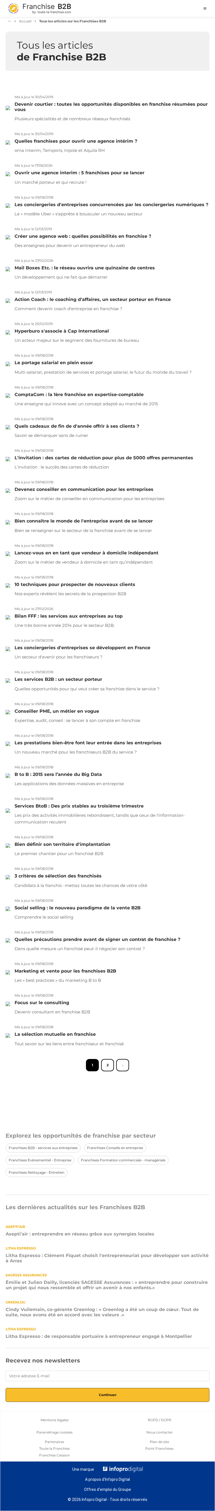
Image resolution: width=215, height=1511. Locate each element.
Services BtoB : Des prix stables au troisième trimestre (79, 806)
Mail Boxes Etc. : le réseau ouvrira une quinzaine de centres (85, 267)
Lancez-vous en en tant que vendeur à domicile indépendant (86, 553)
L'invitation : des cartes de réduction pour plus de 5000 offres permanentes (104, 457)
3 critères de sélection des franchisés (58, 876)
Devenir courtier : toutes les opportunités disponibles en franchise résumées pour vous (111, 107)
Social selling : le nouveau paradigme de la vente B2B (78, 907)
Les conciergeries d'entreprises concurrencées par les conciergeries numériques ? (111, 204)
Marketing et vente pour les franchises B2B (65, 971)
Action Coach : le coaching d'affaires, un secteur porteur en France (93, 299)
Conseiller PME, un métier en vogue (57, 711)
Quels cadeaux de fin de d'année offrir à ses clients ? (77, 426)
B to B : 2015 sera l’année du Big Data (58, 774)
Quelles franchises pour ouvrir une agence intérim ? (76, 141)
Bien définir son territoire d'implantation (62, 844)
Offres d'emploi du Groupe (107, 1489)
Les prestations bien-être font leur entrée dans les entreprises (88, 742)
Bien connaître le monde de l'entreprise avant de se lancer (84, 521)
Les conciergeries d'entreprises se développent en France (82, 647)
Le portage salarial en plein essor (54, 362)
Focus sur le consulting (42, 1002)
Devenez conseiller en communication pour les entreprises (84, 489)
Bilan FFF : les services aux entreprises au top (69, 616)
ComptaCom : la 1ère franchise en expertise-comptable (79, 394)
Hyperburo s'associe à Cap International (62, 331)
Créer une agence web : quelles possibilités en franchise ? (83, 236)
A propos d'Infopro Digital (107, 1479)
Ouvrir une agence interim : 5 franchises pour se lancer (79, 172)
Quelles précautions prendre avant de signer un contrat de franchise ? (97, 939)
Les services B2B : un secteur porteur (58, 679)
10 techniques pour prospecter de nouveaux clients (75, 584)
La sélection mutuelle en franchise (55, 1034)
